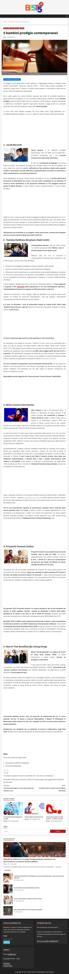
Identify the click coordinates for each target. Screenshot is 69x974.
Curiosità (6, 28)
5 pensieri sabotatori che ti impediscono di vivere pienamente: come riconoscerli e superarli (8, 878)
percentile (21, 287)
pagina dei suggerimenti (48, 779)
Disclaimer (6, 963)
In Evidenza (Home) (14, 28)
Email (5, 936)
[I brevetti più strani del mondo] (34, 808)
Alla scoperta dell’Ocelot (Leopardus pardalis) (8, 910)
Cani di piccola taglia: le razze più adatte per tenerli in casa (18, 788)
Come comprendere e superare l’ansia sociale (8, 899)
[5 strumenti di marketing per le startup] (13, 808)
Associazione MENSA (13, 763)
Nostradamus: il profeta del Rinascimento (8, 889)
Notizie (22, 28)
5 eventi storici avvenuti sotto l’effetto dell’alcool (52, 788)
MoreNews (41, 972)
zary (4, 37)
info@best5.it (12, 954)
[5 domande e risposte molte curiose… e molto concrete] (56, 808)
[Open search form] (66, 16)
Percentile (9, 766)
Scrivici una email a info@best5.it (47, 941)
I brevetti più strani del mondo (34, 817)
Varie (6, 855)
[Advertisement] (34, 129)
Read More (8, 870)
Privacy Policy (7, 965)
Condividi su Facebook (12, 79)
